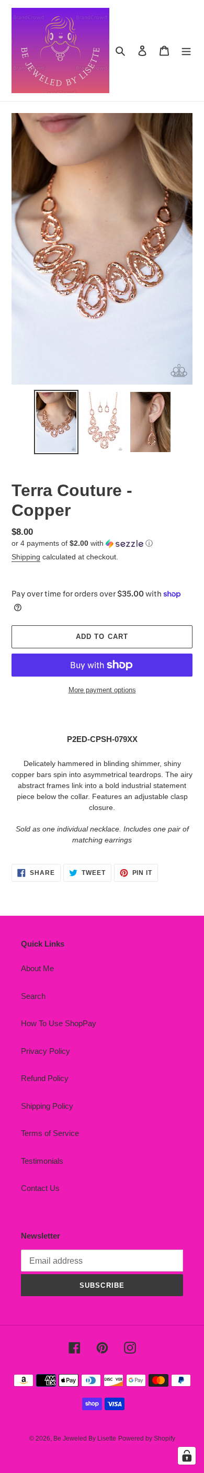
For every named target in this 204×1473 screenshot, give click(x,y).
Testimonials (42, 1160)
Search (33, 996)
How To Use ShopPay (58, 1023)
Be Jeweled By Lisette (84, 1438)
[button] (82, 543)
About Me (37, 968)
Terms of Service (50, 1133)
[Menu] (186, 50)
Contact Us (40, 1188)
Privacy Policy (45, 1051)
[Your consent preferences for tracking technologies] (187, 1456)
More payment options (102, 690)
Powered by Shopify (146, 1438)
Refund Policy (45, 1078)
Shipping (26, 557)
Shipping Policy (47, 1105)
